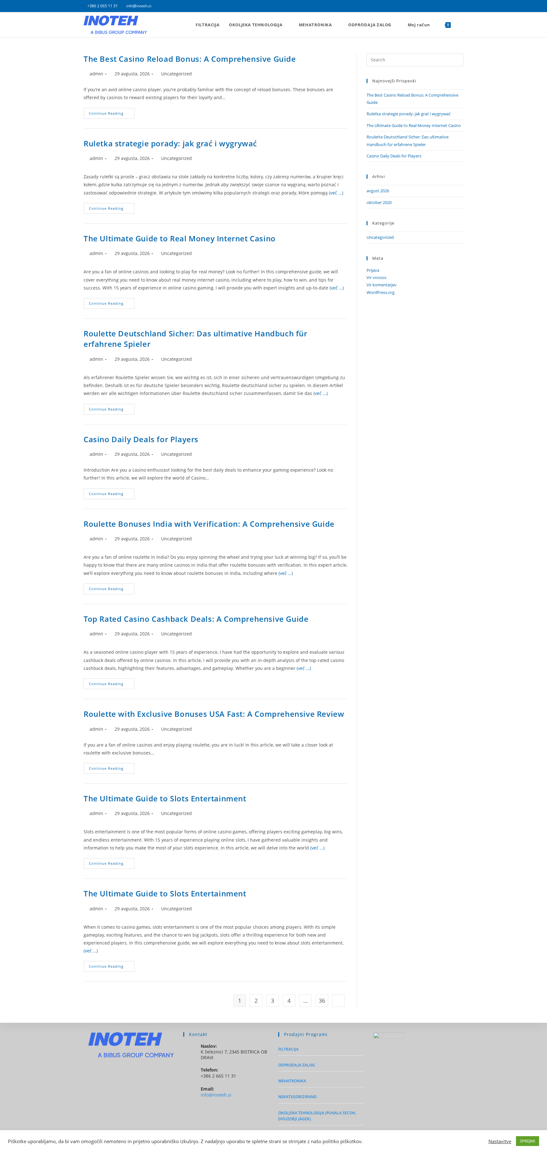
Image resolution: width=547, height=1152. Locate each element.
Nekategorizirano (297, 1096)
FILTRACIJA (288, 1049)
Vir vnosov (377, 277)
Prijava (373, 270)
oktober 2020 (379, 202)
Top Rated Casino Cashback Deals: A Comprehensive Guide (196, 619)
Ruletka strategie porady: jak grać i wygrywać (170, 143)
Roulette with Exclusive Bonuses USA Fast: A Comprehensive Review (214, 714)
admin (96, 74)
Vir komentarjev (382, 285)
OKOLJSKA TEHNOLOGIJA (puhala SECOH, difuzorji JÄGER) (317, 1116)
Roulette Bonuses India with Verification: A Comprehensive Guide (209, 524)
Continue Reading (112, 114)
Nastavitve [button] (499, 1141)
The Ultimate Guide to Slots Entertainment (165, 798)
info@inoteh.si (138, 6)
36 (322, 1000)
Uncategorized (176, 74)
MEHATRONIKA (292, 1081)
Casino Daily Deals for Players (141, 439)
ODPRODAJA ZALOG (296, 1065)
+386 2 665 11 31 (103, 6)
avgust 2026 (378, 191)
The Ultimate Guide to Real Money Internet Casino (180, 238)
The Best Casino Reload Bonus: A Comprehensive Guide (190, 59)
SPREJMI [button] (527, 1141)
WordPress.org (380, 292)
